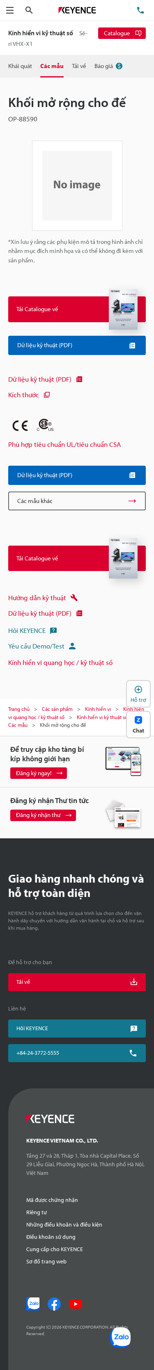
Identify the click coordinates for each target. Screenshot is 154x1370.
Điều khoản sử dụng (51, 1236)
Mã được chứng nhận (52, 1200)
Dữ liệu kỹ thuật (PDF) (39, 379)
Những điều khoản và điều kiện (64, 1224)
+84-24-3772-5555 (37, 1052)
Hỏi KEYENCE (27, 630)
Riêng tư (36, 1212)
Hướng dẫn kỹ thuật (37, 597)
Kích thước (23, 394)
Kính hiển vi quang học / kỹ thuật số (60, 662)
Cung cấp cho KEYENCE (54, 1249)
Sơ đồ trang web (46, 1261)
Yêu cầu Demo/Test (36, 646)
